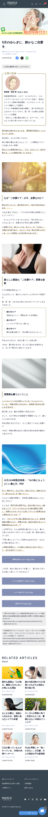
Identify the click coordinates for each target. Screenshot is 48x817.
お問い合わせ (28, 788)
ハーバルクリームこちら (23, 592)
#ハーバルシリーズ (17, 52)
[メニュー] (4, 4)
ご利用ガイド (6, 788)
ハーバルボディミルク (9, 54)
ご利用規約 (27, 783)
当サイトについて (8, 779)
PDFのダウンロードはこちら (23, 559)
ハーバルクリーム (30, 52)
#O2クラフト (6, 52)
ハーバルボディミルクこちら (23, 581)
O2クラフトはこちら (23, 603)
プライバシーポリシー (31, 779)
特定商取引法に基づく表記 (11, 783)
